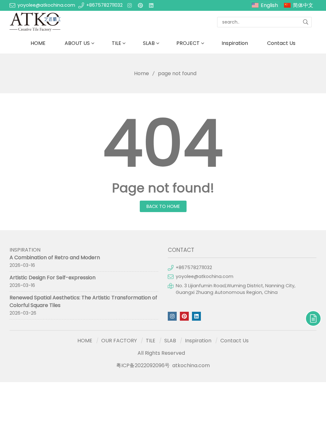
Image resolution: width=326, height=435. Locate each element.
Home (141, 73)
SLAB (149, 43)
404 (163, 143)
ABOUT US (77, 43)
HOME (38, 43)
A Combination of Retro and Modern (55, 257)
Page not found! (163, 188)
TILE (116, 43)
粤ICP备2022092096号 (143, 365)
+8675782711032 (104, 5)
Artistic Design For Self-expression (53, 277)
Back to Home (163, 206)
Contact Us (281, 43)
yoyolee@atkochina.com (46, 5)
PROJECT (188, 43)
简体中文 (303, 5)
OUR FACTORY (119, 340)
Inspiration (235, 43)
